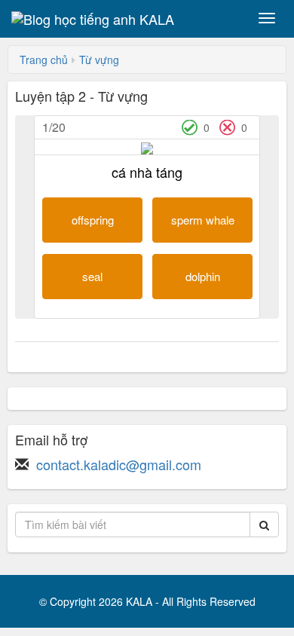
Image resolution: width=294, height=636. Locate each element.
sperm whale (202, 220)
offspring (93, 220)
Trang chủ (44, 59)
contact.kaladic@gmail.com (118, 464)
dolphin (202, 276)
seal (92, 276)
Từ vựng (99, 59)
